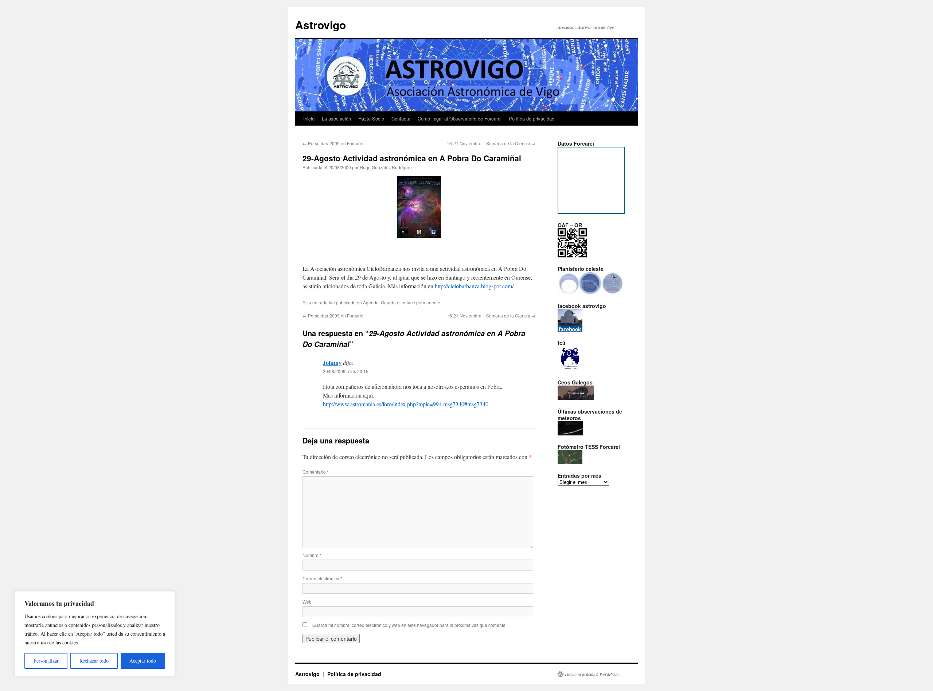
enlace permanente (421, 302)
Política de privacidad (531, 118)
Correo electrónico (322, 578)
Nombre (311, 555)
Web (307, 602)
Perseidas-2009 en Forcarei (332, 143)
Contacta (400, 118)
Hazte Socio (371, 118)
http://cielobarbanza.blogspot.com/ (474, 286)
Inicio (309, 118)
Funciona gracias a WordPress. (592, 674)
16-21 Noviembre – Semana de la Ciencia (491, 143)
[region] (95, 633)
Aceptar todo (142, 660)
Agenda (371, 302)
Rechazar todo (94, 660)
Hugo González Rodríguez (386, 167)
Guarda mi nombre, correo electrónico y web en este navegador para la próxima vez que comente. (409, 625)
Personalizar (46, 660)
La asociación (336, 118)
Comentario (315, 472)
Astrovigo (320, 24)
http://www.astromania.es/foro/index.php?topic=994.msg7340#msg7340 (405, 404)
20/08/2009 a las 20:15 (345, 371)
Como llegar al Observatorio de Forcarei (459, 118)
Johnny (332, 362)
